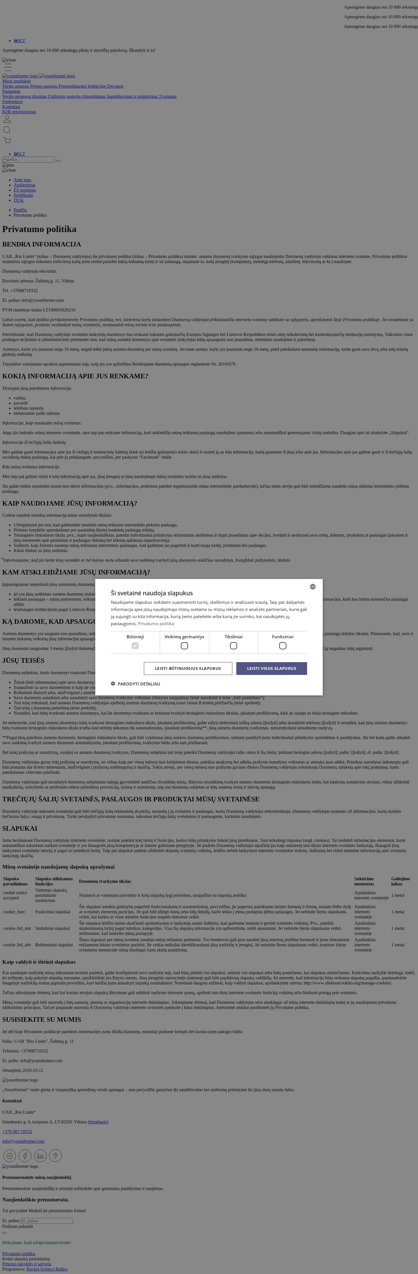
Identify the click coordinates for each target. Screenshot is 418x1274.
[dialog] (209, 637)
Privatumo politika (156, 623)
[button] (135, 683)
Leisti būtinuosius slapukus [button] (188, 668)
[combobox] (313, 586)
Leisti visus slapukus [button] (271, 668)
